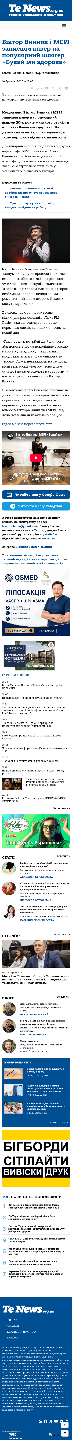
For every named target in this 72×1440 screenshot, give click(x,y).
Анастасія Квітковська (36, 877)
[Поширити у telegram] (66, 88)
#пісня (63, 559)
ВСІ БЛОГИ (63, 997)
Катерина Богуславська (37, 920)
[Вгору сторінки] (65, 1425)
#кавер (29, 555)
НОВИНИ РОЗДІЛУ (59, 1122)
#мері (40, 555)
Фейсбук (51, 534)
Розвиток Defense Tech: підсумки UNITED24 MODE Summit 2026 (34, 799)
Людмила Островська (35, 900)
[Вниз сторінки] (65, 1433)
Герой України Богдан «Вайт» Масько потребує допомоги (32, 687)
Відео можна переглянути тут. (27, 424)
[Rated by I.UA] (59, 1435)
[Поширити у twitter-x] (53, 88)
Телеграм (49, 538)
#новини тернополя (41, 559)
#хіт (59, 563)
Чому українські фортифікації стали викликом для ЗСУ (34, 750)
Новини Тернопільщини (41, 73)
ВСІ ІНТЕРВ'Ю (62, 934)
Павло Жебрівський (34, 1014)
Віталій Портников (33, 1051)
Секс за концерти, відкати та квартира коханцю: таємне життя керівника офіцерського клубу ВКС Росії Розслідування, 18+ (34, 710)
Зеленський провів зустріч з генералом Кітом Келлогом (31, 737)
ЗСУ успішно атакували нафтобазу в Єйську (30, 761)
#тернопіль (10, 563)
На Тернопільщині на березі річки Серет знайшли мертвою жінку (32, 1217)
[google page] (40, 1421)
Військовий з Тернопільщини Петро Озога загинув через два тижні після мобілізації (33, 1206)
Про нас (11, 1320)
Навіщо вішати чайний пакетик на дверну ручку (32, 697)
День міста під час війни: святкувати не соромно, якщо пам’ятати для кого (32, 1262)
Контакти (12, 1325)
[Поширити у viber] (60, 88)
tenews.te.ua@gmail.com (20, 526)
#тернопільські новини (37, 563)
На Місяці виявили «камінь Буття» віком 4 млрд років (33, 772)
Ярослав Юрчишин (33, 1034)
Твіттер (39, 530)
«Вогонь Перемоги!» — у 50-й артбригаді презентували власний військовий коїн (31, 192)
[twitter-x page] (51, 1421)
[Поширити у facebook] (47, 88)
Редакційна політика (21, 1331)
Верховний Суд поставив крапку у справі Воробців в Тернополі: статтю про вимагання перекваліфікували (35, 1274)
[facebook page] (45, 1421)
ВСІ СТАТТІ (63, 856)
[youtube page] (56, 1421)
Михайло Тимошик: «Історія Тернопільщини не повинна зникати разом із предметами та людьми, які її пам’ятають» (35, 979)
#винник (16, 555)
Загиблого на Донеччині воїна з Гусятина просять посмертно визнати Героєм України (46, 782)
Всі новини (61, 808)
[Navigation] (64, 25)
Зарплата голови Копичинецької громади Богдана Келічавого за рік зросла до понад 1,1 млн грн (36, 1251)
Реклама (12, 1337)
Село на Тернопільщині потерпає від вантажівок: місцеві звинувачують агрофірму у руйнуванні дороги (36, 1229)
